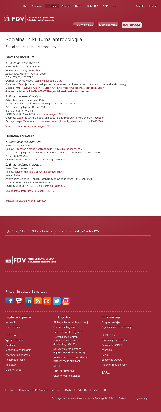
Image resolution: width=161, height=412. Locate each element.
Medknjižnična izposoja (18, 350)
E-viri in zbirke (13, 327)
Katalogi (62, 231)
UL (114, 6)
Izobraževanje (111, 317)
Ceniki (105, 355)
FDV (24, 6)
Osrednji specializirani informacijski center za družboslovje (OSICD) (66, 341)
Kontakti (140, 6)
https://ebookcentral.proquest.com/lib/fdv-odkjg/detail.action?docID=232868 (59, 121)
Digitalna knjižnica (41, 231)
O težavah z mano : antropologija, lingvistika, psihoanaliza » (48, 149)
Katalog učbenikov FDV (86, 231)
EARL (106, 372)
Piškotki (123, 398)
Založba (65, 6)
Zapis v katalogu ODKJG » (50, 81)
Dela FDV (92, 6)
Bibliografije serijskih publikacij (70, 322)
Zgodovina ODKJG (112, 360)
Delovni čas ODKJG (112, 345)
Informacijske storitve (17, 355)
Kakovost (36, 6)
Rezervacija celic (15, 360)
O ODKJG (108, 335)
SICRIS (57, 366)
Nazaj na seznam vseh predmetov (27, 201)
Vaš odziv (10, 365)
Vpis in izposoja (14, 340)
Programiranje (140, 398)
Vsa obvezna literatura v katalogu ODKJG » (30, 126)
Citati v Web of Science (66, 376)
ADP (105, 6)
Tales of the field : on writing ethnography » (39, 172)
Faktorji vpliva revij (63, 371)
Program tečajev (111, 322)
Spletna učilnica (84, 25)
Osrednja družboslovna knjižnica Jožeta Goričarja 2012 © (82, 398)
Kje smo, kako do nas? (114, 365)
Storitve (11, 335)
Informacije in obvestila (115, 340)
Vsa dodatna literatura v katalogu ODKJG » (30, 191)
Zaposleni (107, 350)
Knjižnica (52, 6)
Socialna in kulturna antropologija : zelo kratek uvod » (45, 103)
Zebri (21, 84)
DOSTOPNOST (131, 25)
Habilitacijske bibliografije (67, 332)
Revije (78, 6)
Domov (8, 231)
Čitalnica (10, 345)
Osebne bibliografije (64, 327)
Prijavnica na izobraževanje (117, 327)
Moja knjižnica (108, 25)
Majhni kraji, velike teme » (29, 70)
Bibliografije (61, 317)
